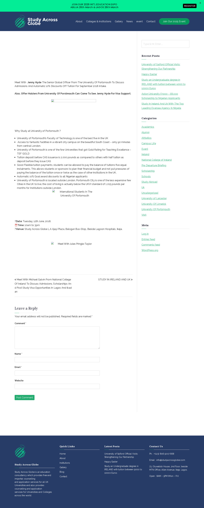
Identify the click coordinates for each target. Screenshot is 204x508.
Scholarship (148, 171)
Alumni (145, 132)
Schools (146, 176)
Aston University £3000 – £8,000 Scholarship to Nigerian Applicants (161, 96)
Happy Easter (149, 74)
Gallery (119, 21)
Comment (20, 323)
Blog (62, 472)
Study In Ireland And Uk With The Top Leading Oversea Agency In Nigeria (163, 105)
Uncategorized (150, 192)
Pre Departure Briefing (154, 165)
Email (18, 367)
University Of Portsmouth (156, 209)
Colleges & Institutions (98, 21)
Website (19, 380)
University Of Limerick (154, 204)
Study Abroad (149, 181)
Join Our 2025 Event (174, 21)
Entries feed (148, 239)
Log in (145, 233)
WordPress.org (150, 250)
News (129, 21)
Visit (144, 214)
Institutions (65, 463)
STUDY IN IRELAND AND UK (114, 279)
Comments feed (151, 244)
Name (18, 354)
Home (63, 454)
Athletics (146, 138)
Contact (150, 21)
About (79, 21)
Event (145, 149)
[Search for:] (165, 44)
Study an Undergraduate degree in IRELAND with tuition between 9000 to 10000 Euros (163, 84)
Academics (148, 126)
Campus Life (149, 143)
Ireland (145, 154)
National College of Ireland (157, 159)
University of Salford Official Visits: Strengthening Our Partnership (161, 66)
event (139, 21)
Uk (143, 187)
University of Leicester (154, 198)
